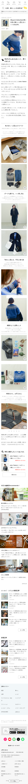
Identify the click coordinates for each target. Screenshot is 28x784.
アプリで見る (13, 781)
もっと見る (22, 630)
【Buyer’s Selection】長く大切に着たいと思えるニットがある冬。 (18, 22)
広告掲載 (3, 766)
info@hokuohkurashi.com (7, 752)
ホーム (3, 4)
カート (19, 4)
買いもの (8, 4)
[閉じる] (18, 781)
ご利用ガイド (4, 763)
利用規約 (17, 766)
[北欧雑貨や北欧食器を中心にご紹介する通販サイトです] (14, 8)
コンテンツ (14, 4)
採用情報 (17, 771)
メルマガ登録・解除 (19, 761)
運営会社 (3, 771)
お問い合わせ (18, 763)
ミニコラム (7, 720)
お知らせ (3, 761)
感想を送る (14, 474)
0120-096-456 (19, 752)
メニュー (25, 4)
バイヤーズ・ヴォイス (6, 17)
